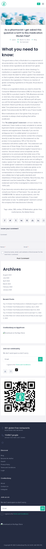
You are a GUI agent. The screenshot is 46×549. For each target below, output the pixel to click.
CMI (14, 209)
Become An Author (7, 458)
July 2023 (6, 278)
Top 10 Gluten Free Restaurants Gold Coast (17, 313)
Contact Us (4, 486)
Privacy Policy (5, 464)
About (3, 483)
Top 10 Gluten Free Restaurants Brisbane (16, 310)
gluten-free (37, 209)
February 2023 (8, 287)
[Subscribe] (40, 359)
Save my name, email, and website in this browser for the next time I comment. (23, 253)
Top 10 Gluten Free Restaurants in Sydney (17, 307)
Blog (35, 40)
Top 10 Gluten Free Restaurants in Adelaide (17, 304)
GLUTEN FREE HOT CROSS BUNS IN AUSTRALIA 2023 (21, 316)
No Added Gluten (28, 212)
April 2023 (6, 281)
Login (3, 470)
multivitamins (17, 212)
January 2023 (7, 290)
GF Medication (27, 209)
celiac (10, 209)
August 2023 (7, 275)
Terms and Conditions (23, 364)
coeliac (19, 209)
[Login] (38, 4)
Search (3, 461)
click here (7, 97)
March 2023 (7, 284)
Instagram (4, 489)
